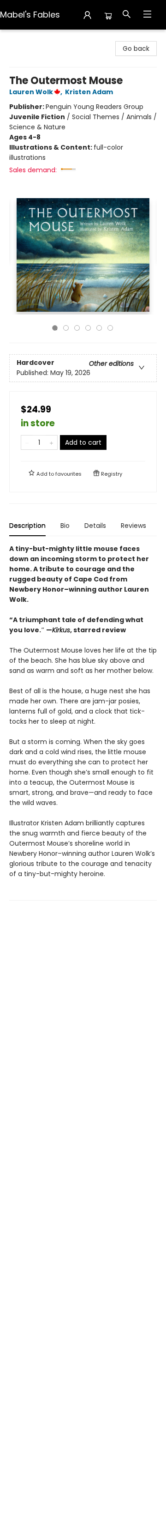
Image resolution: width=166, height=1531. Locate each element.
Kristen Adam (89, 92)
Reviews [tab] (133, 525)
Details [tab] (95, 525)
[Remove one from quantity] (27, 442)
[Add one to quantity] (51, 442)
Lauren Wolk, (36, 92)
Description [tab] (27, 525)
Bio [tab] (65, 525)
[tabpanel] (83, 722)
